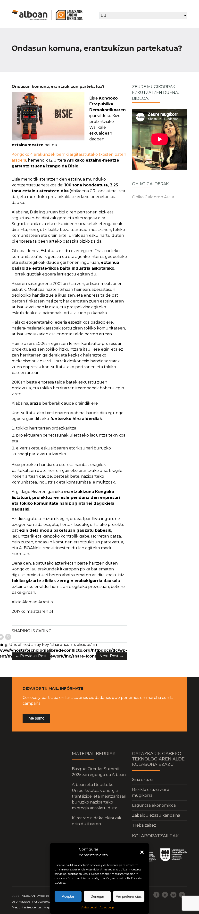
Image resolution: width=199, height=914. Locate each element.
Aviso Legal (89, 907)
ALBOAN (28, 895)
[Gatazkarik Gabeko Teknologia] (47, 15)
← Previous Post (31, 656)
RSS (182, 895)
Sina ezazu (142, 779)
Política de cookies (44, 901)
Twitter (165, 895)
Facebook (156, 895)
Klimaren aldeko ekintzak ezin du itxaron (96, 821)
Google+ (8, 637)
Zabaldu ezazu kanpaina (156, 815)
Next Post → (112, 656)
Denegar (97, 896)
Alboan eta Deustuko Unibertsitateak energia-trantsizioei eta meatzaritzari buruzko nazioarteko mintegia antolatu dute (99, 796)
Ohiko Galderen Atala (153, 197)
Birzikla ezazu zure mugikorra (150, 792)
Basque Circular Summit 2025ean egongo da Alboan (99, 772)
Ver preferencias (129, 896)
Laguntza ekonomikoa (154, 805)
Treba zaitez (144, 825)
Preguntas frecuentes (26, 907)
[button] (142, 852)
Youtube (173, 895)
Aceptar (68, 896)
